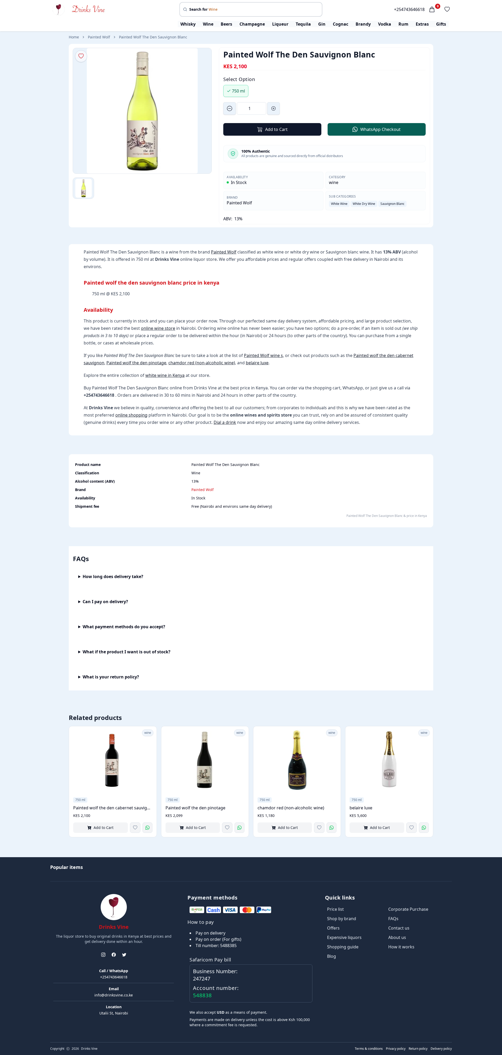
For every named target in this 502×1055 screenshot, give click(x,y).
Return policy (418, 1049)
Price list (335, 909)
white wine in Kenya (165, 375)
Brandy (363, 24)
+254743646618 (409, 9)
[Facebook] (114, 955)
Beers (226, 24)
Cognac (340, 24)
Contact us (398, 928)
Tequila (303, 24)
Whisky (188, 24)
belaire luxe (257, 363)
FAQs (393, 918)
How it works (401, 947)
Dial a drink (225, 422)
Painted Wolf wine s (263, 355)
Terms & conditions (369, 1049)
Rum (403, 24)
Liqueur (280, 24)
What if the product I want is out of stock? (126, 652)
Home (74, 36)
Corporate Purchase (408, 909)
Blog (331, 956)
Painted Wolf (99, 36)
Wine (208, 24)
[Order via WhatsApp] (147, 827)
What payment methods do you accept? (124, 627)
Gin (322, 24)
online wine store (158, 328)
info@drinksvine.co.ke (113, 995)
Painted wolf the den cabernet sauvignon (112, 808)
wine (333, 182)
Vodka (384, 24)
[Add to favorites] (135, 827)
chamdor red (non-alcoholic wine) (201, 363)
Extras (422, 24)
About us (397, 937)
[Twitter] (124, 955)
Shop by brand (341, 918)
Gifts (441, 24)
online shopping (131, 415)
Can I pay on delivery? (105, 601)
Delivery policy (441, 1049)
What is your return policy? (111, 677)
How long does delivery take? (113, 576)
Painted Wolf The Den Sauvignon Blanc (153, 36)
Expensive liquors (344, 937)
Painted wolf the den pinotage (136, 363)
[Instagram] (103, 955)
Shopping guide (342, 947)
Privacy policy (396, 1049)
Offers (333, 928)
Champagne (252, 24)
